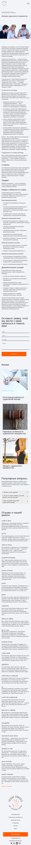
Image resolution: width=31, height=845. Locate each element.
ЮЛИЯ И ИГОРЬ (7, 642)
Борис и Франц (7, 774)
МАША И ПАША (7, 570)
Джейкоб (5, 664)
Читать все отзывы (7, 786)
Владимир (6, 723)
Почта (4, 335)
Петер (4, 533)
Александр (6, 653)
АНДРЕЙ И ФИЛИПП (8, 558)
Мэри (4, 583)
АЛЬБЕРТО (5, 606)
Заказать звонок (15, 834)
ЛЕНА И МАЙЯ (7, 761)
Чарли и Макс (5, 630)
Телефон (4, 339)
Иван (4, 594)
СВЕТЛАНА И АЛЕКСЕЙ (10, 676)
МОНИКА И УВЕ (7, 749)
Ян (2, 687)
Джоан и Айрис (8, 619)
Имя (3, 331)
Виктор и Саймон (8, 710)
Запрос (4, 343)
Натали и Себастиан (10, 736)
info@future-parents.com (15, 840)
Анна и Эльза (7, 545)
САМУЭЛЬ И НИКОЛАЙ (9, 697)
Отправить (14, 354)
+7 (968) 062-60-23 (16, 838)
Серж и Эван (6, 521)
